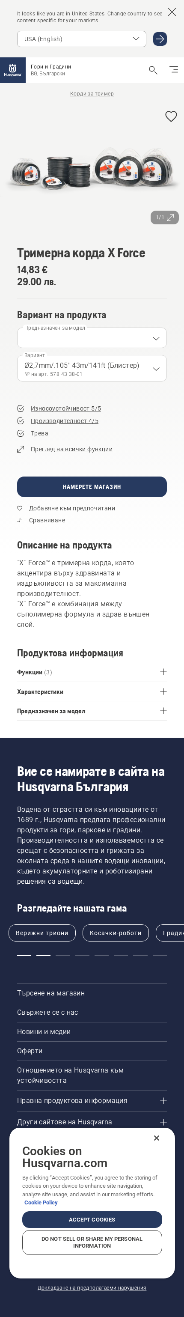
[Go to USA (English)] (160, 39)
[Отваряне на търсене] (153, 70)
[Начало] (13, 70)
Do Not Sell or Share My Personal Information (92, 1242)
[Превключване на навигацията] (173, 70)
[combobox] (92, 338)
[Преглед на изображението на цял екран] (92, 166)
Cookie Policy (41, 1202)
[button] (171, 117)
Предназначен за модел (54, 328)
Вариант (34, 355)
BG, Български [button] (48, 74)
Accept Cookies (92, 1219)
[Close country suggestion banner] (172, 12)
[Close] (156, 1138)
